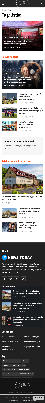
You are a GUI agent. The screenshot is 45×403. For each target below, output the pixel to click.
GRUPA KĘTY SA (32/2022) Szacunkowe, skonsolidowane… (30, 96)
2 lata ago (24, 131)
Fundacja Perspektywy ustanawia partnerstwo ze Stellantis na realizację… (28, 319)
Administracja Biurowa (11, 361)
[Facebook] (4, 278)
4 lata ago (24, 103)
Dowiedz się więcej (28, 400)
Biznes (25, 361)
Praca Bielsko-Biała (10, 342)
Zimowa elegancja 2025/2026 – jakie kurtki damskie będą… (29, 225)
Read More (13, 272)
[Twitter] (10, 278)
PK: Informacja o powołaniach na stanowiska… (26, 124)
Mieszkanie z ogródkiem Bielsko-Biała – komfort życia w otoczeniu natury (28, 305)
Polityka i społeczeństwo (8, 348)
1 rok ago (7, 203)
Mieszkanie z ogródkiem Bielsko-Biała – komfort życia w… (29, 211)
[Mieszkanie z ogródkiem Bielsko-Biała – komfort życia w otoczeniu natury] (9, 213)
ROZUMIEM (38, 397)
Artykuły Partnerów (32, 347)
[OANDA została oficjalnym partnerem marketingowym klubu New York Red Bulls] (9, 112)
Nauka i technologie (32, 342)
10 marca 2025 (20, 326)
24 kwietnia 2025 (20, 312)
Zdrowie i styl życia (31, 337)
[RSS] (23, 278)
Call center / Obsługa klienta (14, 365)
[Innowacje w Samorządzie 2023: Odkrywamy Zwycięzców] (22, 36)
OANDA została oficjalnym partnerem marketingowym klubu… (31, 110)
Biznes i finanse (8, 337)
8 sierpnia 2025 (20, 297)
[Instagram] (16, 278)
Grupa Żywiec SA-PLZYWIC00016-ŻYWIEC (18, 374)
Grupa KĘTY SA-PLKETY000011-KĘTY (16, 369)
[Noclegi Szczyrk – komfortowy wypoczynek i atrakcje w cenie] (22, 179)
